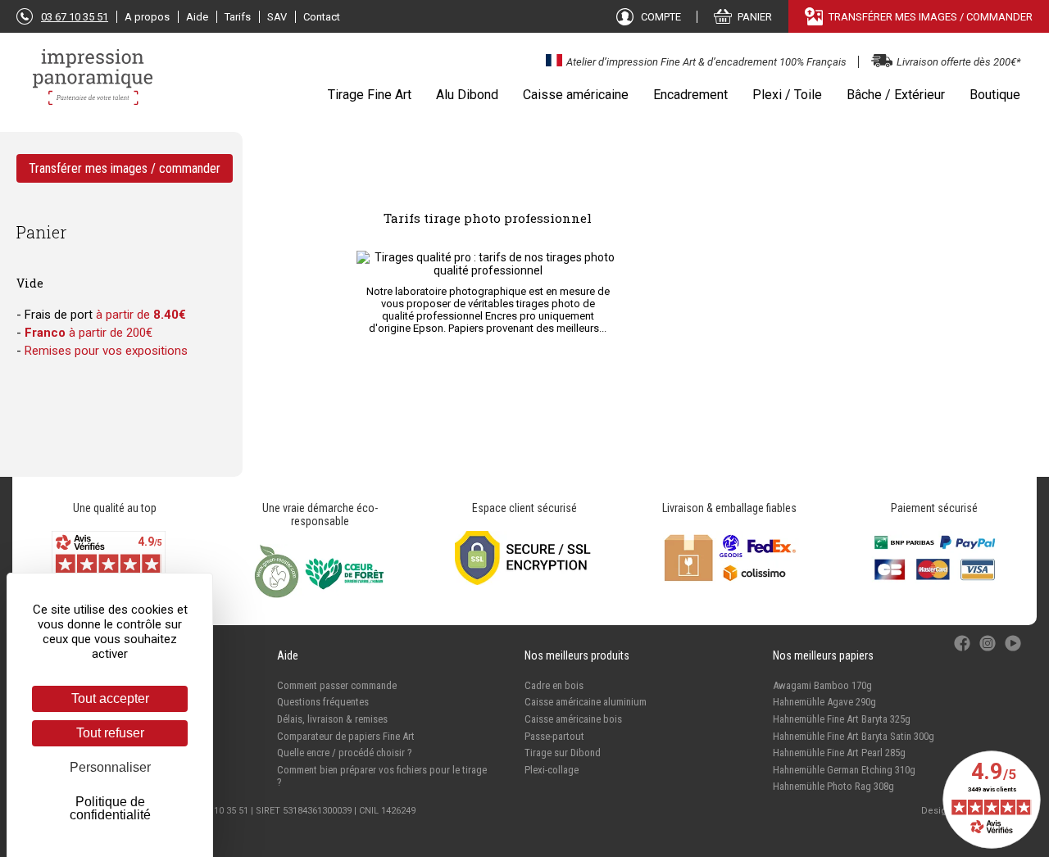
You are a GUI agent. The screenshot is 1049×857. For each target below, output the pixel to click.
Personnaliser (110, 767)
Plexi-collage (551, 770)
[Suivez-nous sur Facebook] (963, 651)
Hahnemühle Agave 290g (824, 702)
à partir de (141, 314)
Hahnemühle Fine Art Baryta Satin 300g (853, 736)
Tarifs (238, 17)
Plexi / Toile (787, 94)
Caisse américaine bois (573, 719)
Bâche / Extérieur (896, 94)
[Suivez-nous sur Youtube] (1012, 651)
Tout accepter (110, 698)
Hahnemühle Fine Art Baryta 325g (841, 719)
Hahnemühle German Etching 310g (844, 770)
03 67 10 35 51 (74, 17)
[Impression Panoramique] (94, 85)
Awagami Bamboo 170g (822, 685)
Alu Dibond (467, 94)
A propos (147, 17)
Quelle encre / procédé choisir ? (344, 752)
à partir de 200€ (88, 332)
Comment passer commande (337, 685)
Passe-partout (554, 736)
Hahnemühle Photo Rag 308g (833, 786)
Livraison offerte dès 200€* (958, 62)
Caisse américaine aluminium (585, 702)
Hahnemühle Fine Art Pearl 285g (839, 752)
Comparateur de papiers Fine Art (346, 736)
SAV (277, 17)
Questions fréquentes (323, 702)
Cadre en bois (554, 685)
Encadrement (690, 94)
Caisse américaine (576, 94)
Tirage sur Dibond (562, 752)
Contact (321, 17)
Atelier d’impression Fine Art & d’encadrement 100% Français (706, 62)
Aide (197, 17)
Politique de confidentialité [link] (110, 808)
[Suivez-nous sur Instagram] (988, 651)
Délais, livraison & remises (332, 719)
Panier (41, 232)
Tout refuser (110, 733)
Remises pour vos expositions (106, 350)
